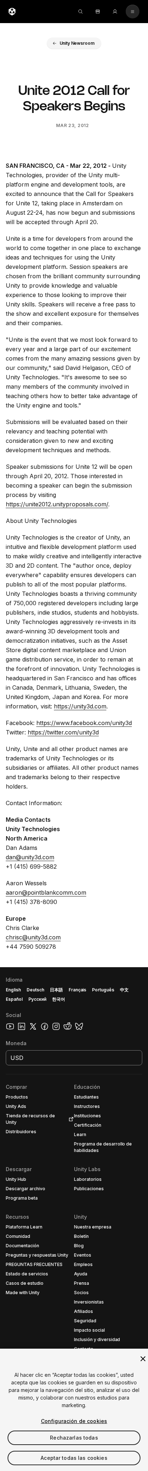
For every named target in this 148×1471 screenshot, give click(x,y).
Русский (37, 999)
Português (103, 989)
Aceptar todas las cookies (74, 1458)
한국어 (58, 999)
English (13, 989)
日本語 (56, 989)
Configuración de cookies (74, 1421)
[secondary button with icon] (132, 11)
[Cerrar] (143, 1359)
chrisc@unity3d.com (33, 937)
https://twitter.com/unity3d (63, 732)
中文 (124, 989)
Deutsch (35, 989)
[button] (74, 43)
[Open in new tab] (69, 1119)
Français (78, 989)
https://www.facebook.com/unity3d (84, 722)
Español (14, 999)
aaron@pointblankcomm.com (46, 892)
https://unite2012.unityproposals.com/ (57, 504)
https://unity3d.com (80, 706)
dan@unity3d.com (30, 857)
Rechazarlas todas (74, 1438)
